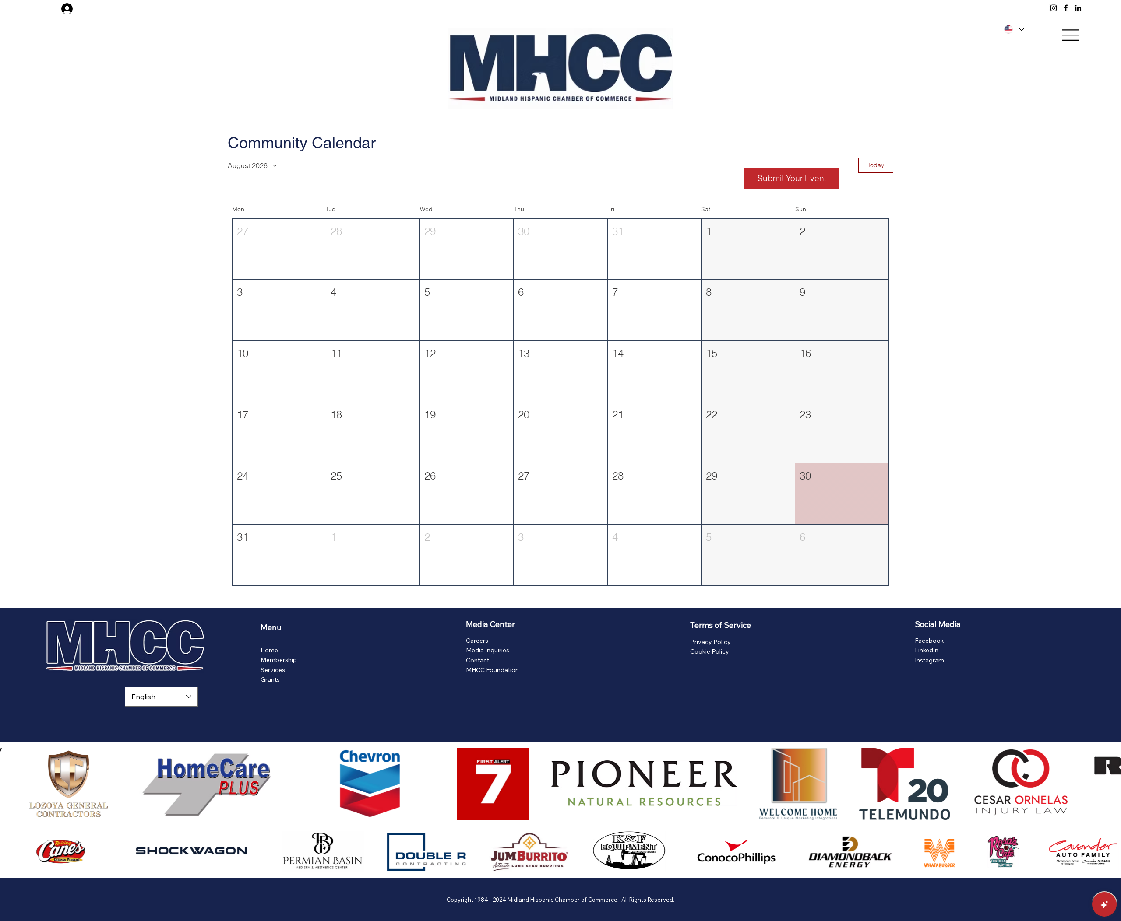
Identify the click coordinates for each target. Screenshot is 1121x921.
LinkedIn (926, 650)
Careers (477, 640)
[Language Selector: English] (1013, 29)
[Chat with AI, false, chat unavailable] (1104, 904)
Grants (270, 679)
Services (273, 670)
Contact (477, 660)
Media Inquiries (487, 650)
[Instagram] (1053, 8)
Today (875, 165)
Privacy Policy (710, 642)
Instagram (929, 660)
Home (269, 650)
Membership (279, 660)
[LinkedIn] (1078, 8)
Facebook (929, 640)
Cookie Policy (709, 651)
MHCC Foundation (492, 670)
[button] (279, 249)
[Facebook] (1065, 8)
